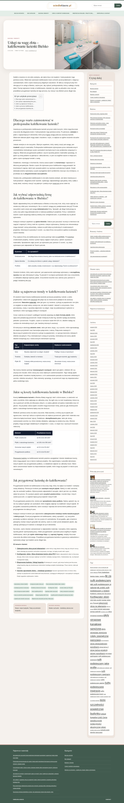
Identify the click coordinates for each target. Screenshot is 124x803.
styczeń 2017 (93, 459)
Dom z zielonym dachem (96, 155)
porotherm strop (104, 611)
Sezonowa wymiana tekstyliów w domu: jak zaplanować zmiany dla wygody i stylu (33, 792)
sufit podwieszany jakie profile (99, 663)
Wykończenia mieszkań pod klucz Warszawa (42, 598)
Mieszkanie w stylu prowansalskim (98, 187)
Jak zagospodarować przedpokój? (98, 256)
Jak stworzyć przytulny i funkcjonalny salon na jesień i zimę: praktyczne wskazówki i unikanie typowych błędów (100, 294)
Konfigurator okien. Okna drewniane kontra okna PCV (36, 554)
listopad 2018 (93, 409)
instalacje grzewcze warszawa (21, 587)
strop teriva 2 (103, 647)
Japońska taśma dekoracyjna (97, 176)
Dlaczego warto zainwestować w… (26, 99)
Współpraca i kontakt (103, 13)
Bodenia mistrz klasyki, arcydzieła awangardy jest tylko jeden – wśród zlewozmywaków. (99, 182)
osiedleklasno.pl (18, 799)
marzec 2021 (93, 377)
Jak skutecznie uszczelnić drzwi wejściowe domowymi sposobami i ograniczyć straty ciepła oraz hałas (100, 275)
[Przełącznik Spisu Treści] (40, 96)
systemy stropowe (104, 696)
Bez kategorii (31, 13)
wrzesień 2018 (93, 415)
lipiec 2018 (93, 421)
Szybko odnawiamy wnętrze (102, 513)
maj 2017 (92, 447)
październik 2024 (94, 345)
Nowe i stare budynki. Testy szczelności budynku (28, 608)
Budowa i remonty (43, 13)
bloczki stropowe (94, 567)
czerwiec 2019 (93, 397)
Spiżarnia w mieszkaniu (96, 163)
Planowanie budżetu (20, 458)
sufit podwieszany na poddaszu (97, 677)
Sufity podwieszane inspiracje (100, 687)
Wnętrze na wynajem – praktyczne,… (83, 13)
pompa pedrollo (95, 611)
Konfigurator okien (52, 587)
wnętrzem (56, 183)
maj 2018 (92, 427)
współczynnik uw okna (95, 730)
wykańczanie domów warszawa (21, 598)
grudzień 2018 (93, 406)
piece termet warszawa (102, 609)
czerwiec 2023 (93, 362)
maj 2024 (92, 353)
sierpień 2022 (93, 368)
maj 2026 (92, 330)
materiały (32, 302)
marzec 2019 (93, 400)
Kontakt (108, 799)
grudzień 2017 (93, 442)
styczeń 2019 (93, 403)
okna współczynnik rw (37, 591)
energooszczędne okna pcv (36, 584)
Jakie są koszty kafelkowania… (25, 106)
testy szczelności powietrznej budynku (23, 595)
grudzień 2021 (93, 374)
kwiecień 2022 (93, 371)
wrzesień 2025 (93, 339)
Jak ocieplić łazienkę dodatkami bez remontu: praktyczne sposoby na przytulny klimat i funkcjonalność (100, 481)
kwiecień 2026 (93, 333)
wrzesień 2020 (93, 380)
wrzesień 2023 (93, 359)
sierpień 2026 (93, 327)
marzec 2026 (93, 336)
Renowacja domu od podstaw (97, 128)
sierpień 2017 (93, 445)
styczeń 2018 (93, 439)
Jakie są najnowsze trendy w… (25, 104)
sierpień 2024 (93, 348)
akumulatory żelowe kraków (21, 584)
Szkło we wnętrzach (100, 547)
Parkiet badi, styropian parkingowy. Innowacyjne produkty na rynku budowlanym (98, 213)
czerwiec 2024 (93, 350)
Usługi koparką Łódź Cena (42, 595)
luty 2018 (92, 436)
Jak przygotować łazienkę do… (25, 108)
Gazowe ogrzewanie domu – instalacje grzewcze (34, 571)
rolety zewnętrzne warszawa (67, 591)
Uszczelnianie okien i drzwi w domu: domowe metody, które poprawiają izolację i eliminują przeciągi (101, 288)
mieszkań (34, 300)
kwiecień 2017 (93, 450)
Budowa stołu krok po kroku (97, 159)
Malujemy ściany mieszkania (97, 202)
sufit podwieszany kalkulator (103, 667)
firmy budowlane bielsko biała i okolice (55, 584)
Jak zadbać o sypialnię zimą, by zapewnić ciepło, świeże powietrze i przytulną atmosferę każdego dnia (100, 300)
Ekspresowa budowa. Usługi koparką (30, 562)
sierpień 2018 (93, 418)
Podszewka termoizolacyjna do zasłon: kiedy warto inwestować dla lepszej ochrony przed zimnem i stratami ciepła (101, 282)
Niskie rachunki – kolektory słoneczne (61, 607)
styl (69, 356)
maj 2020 (92, 383)
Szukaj (118, 5)
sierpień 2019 (93, 395)
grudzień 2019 (93, 389)
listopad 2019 (93, 392)
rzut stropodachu (105, 640)
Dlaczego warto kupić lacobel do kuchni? (100, 172)
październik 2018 (94, 412)
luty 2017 (92, 456)
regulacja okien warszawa (51, 591)
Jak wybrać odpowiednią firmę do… (26, 101)
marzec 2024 (93, 356)
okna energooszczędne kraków (21, 591)
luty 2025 (92, 342)
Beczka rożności (19, 13)
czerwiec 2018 (93, 424)
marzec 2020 (93, 386)
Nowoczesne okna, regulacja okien (99, 114)
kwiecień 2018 (93, 430)
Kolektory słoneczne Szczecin (38, 587)
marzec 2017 (93, 453)
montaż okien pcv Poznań (66, 587)
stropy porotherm (97, 653)
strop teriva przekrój (98, 650)
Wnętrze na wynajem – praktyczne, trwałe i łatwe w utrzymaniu (80, 770)
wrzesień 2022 (93, 365)
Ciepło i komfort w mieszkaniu (60, 13)
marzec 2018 (93, 433)
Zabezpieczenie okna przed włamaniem (31, 548)
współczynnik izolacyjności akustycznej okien (62, 595)
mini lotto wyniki (95, 600)
